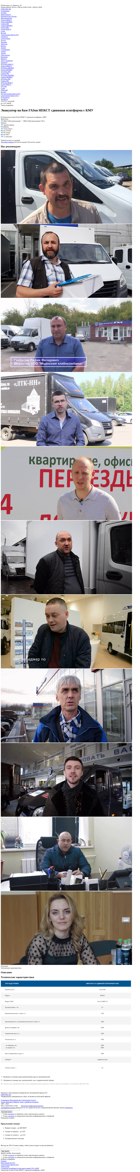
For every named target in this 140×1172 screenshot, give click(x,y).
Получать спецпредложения (44, 1108)
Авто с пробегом (7, 61)
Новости (4, 59)
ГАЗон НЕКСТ (6, 29)
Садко (3, 31)
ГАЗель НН (5, 27)
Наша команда (6, 14)
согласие (11, 1114)
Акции (3, 51)
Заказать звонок (59, 1108)
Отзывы (3, 13)
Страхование (5, 49)
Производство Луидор (9, 16)
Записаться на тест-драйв (24, 1108)
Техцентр (4, 62)
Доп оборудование (7, 142)
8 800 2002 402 (6, 9)
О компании (5, 11)
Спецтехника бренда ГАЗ (10, 35)
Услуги (3, 40)
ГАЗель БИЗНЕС (7, 22)
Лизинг (3, 48)
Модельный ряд (6, 18)
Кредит (3, 46)
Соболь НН (5, 24)
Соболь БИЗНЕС (7, 26)
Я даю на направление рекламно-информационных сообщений (28, 1116)
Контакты (4, 57)
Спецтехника (5, 38)
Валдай (3, 33)
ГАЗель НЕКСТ (6, 20)
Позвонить (69, 1108)
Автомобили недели (8, 1108)
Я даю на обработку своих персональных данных (23, 1114)
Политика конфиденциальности (32, 1106)
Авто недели (5, 55)
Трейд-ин (4, 44)
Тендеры (4, 42)
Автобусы (4, 37)
